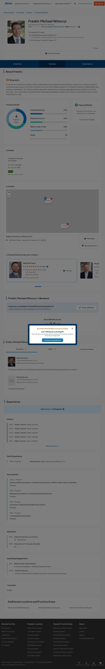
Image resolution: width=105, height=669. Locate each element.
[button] (52, 340)
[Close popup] (72, 328)
